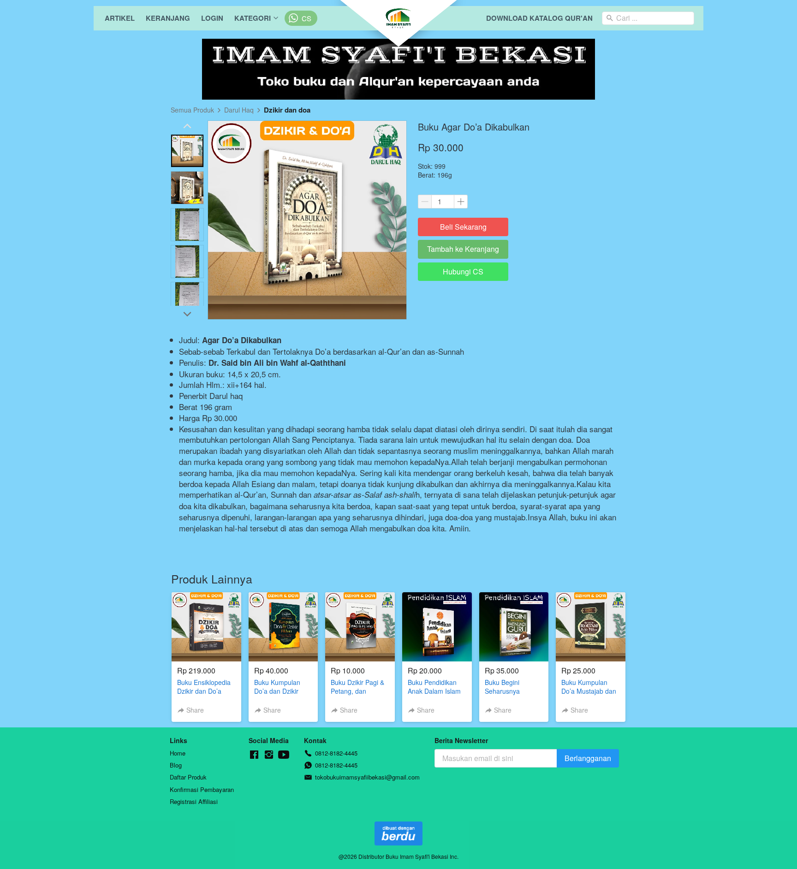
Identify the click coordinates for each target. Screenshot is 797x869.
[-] (254, 755)
